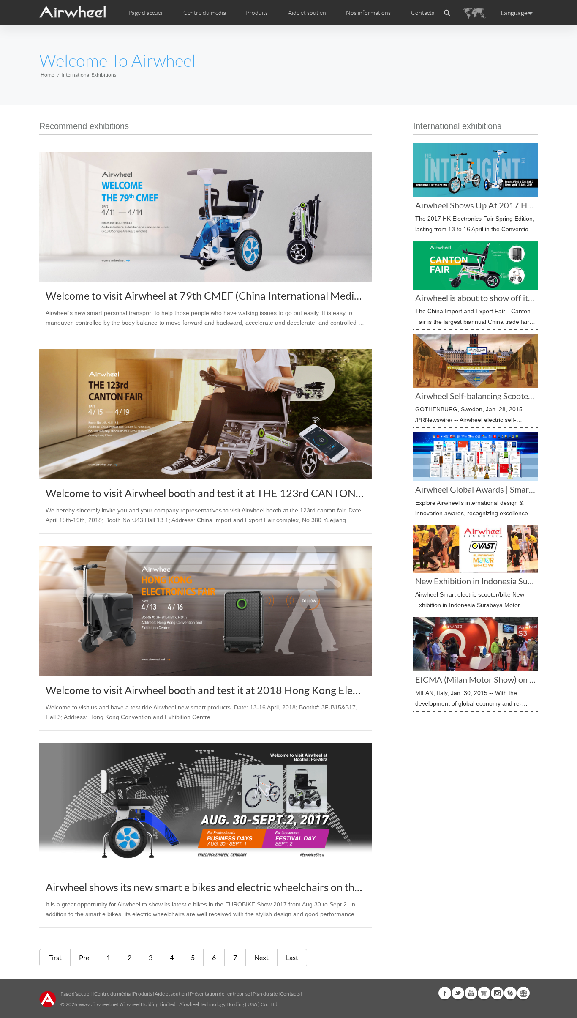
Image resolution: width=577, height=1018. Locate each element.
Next (261, 957)
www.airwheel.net (98, 1004)
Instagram (497, 993)
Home (47, 74)
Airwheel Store (484, 993)
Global (523, 993)
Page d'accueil (145, 12)
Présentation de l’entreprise (220, 994)
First (55, 957)
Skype (510, 993)
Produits (257, 12)
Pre (84, 957)
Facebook (444, 993)
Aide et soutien (307, 12)
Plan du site (265, 994)
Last (292, 957)
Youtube (471, 993)
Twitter (458, 993)
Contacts (422, 12)
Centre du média (112, 994)
